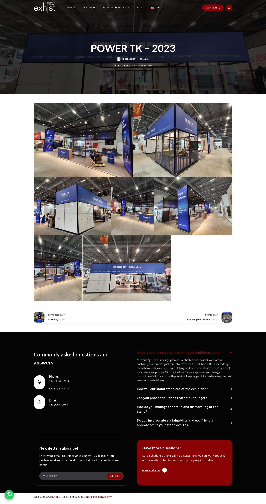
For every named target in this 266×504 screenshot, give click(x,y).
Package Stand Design (114, 7)
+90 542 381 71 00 (59, 381)
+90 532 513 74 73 (59, 388)
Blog (139, 7)
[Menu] (229, 7)
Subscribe (115, 475)
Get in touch (211, 7)
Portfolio (89, 7)
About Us (70, 7)
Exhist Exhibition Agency (98, 496)
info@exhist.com (58, 404)
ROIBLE (55, 496)
